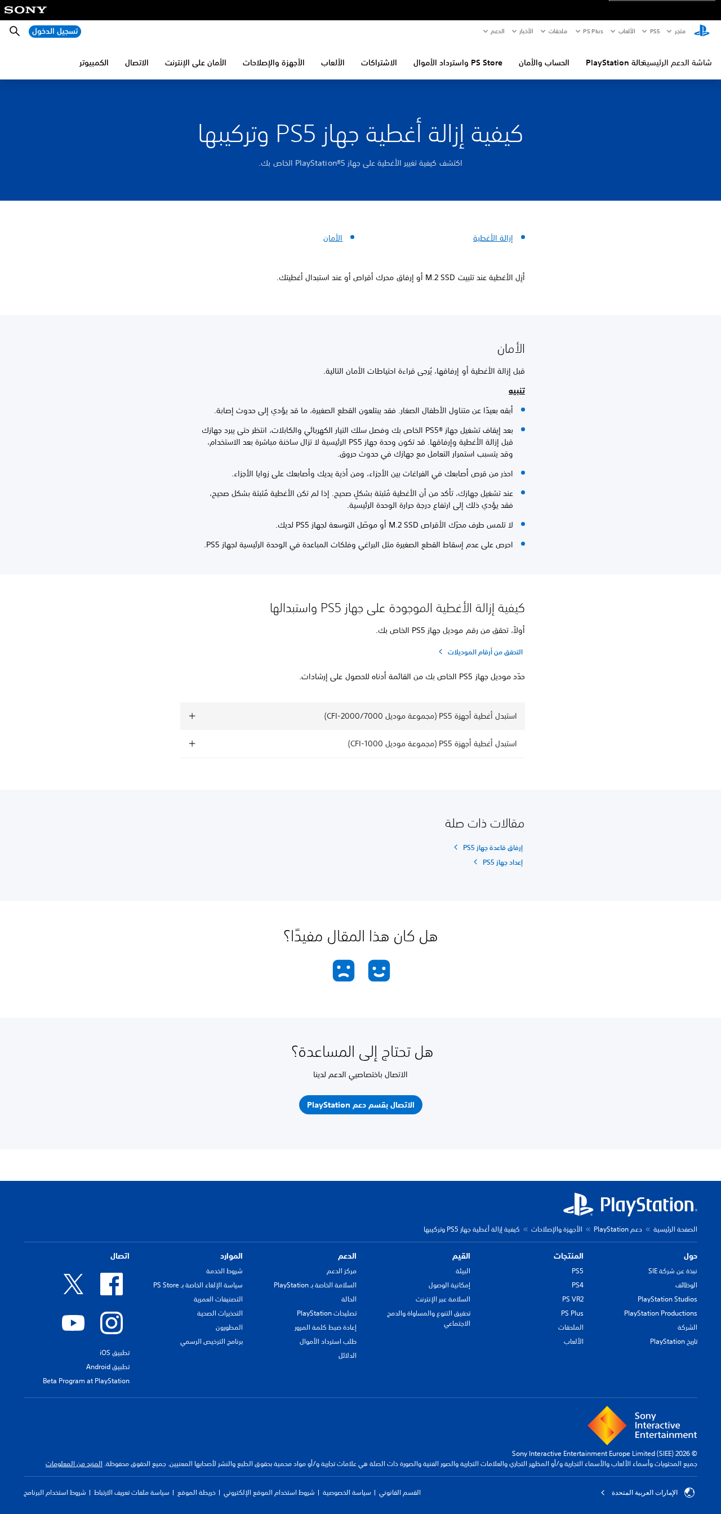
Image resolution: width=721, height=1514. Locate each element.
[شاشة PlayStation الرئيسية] (701, 31)
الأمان (332, 238)
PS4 (578, 1285)
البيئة (463, 1271)
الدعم (497, 31)
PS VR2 (573, 1299)
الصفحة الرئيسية (675, 1229)
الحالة (349, 1299)
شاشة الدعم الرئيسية (677, 62)
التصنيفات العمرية (218, 1299)
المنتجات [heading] (569, 1256)
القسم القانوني (400, 1492)
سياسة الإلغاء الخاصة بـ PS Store (198, 1285)
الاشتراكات (379, 62)
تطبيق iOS (115, 1352)
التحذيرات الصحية (220, 1313)
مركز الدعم (342, 1271)
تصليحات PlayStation (327, 1313)
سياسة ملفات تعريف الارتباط (132, 1492)
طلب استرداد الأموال (328, 1341)
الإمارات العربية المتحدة (645, 1493)
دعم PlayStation (618, 1229)
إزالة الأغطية (493, 238)
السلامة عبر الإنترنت (443, 1299)
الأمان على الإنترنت (195, 62)
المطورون (229, 1327)
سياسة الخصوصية (347, 1492)
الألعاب (626, 31)
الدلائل (348, 1355)
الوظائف (686, 1285)
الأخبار (526, 31)
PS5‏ (654, 31)
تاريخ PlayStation (673, 1341)
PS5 (578, 1271)
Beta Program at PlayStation (86, 1380)
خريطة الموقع (196, 1492)
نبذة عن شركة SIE (672, 1271)
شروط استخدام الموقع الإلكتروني (269, 1492)
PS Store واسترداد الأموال (457, 62)
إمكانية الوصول (449, 1285)
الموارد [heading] (231, 1256)
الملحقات (571, 1327)
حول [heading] (690, 1256)
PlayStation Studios (667, 1299)
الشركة (687, 1327)
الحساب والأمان (544, 62)
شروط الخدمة (224, 1271)
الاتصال (137, 62)
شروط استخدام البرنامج (55, 1492)
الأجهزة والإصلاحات (274, 62)
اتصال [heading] (120, 1256)
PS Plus (593, 31)
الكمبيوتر (94, 62)
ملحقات (558, 31)
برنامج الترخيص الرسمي (211, 1341)
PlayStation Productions (660, 1313)
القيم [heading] (461, 1256)
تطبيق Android (108, 1366)
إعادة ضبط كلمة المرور (326, 1327)
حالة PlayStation (615, 62)
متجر (680, 31)
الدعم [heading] (347, 1256)
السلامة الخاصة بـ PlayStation (315, 1285)
